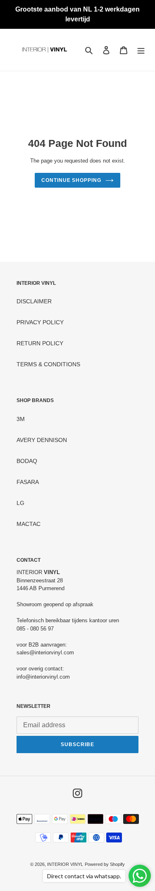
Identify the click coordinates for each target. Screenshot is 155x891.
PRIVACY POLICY (40, 322)
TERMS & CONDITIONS (48, 364)
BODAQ (27, 461)
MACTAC (29, 524)
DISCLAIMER (34, 301)
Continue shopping (71, 180)
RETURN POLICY (40, 343)
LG (20, 503)
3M (21, 419)
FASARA (28, 482)
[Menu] (141, 49)
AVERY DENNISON (42, 440)
